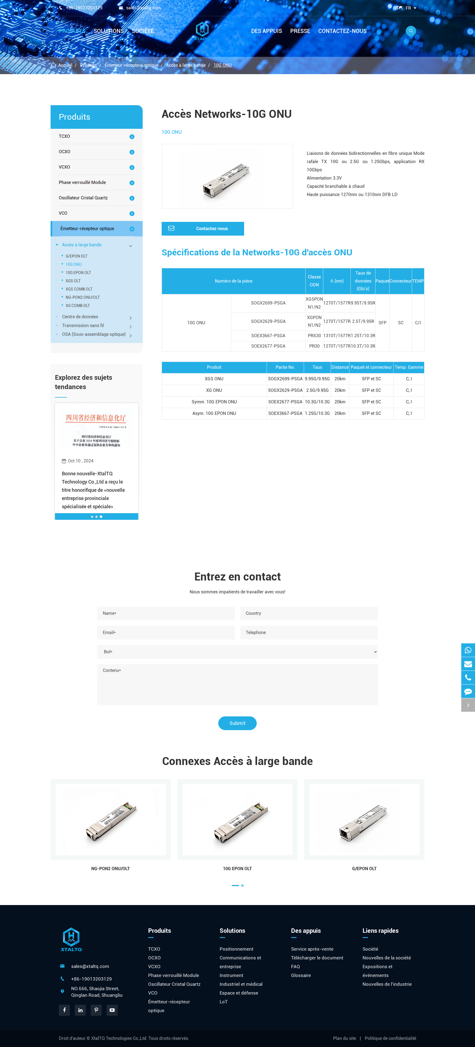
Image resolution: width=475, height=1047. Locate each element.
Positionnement (236, 949)
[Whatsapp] (468, 650)
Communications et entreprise (240, 962)
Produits (72, 31)
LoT (224, 1001)
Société (143, 31)
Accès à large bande (186, 65)
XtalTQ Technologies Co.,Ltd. (119, 1038)
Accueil (65, 65)
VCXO (64, 167)
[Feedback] (468, 691)
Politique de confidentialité (390, 1038)
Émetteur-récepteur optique (131, 65)
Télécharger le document (317, 958)
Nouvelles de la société (387, 958)
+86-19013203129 (84, 7)
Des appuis (266, 31)
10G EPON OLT (78, 272)
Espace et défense (239, 993)
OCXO (64, 151)
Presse (300, 31)
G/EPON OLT (76, 256)
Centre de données (80, 316)
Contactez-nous (342, 31)
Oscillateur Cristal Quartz (83, 197)
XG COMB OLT (78, 305)
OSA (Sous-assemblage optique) (94, 334)
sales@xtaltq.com (143, 7)
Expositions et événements (378, 971)
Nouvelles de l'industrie (387, 984)
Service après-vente (312, 949)
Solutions (109, 31)
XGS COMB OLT (79, 289)
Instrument (231, 975)
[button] (92, 516)
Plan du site (344, 1038)
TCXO (64, 136)
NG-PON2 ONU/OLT (83, 297)
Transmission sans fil (83, 325)
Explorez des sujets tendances (83, 382)
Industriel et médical (241, 984)
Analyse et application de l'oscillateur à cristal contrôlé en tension (96, 482)
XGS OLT (73, 281)
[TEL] (468, 677)
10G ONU (223, 65)
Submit (237, 723)
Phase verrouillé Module (82, 182)
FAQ (295, 966)
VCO (63, 213)
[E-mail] (468, 664)
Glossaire (301, 975)
